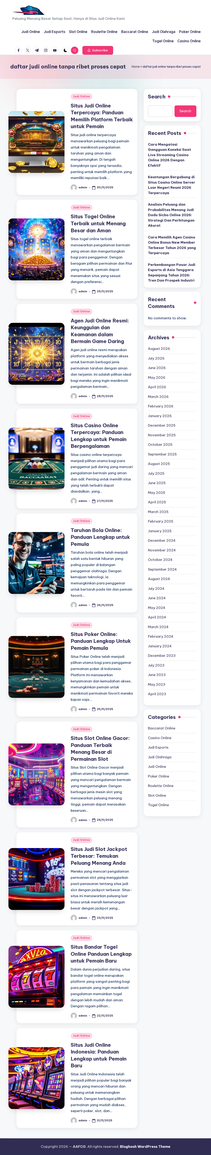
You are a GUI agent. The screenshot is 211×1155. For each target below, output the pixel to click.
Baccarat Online (161, 728)
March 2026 (158, 396)
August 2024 (159, 579)
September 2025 (162, 454)
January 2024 (160, 646)
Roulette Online (160, 785)
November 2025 (162, 435)
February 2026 (160, 406)
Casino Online (159, 738)
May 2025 (156, 492)
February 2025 (160, 521)
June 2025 (157, 483)
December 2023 (162, 655)
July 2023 (156, 665)
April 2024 (157, 617)
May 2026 (156, 377)
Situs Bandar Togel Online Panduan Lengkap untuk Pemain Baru (101, 954)
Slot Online (157, 795)
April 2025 (157, 502)
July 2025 (156, 473)
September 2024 (162, 569)
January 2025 (160, 531)
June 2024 (157, 598)
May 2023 (156, 684)
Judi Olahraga (159, 757)
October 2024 (160, 559)
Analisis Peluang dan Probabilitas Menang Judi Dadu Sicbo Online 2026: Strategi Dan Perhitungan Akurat (171, 215)
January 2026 (160, 416)
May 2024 (156, 607)
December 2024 (162, 540)
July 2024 (156, 588)
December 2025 (162, 425)
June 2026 (157, 368)
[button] (97, 50)
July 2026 (156, 358)
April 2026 (157, 387)
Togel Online (158, 805)
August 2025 (159, 463)
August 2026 (159, 348)
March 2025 (158, 512)
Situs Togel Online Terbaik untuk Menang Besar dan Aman (98, 223)
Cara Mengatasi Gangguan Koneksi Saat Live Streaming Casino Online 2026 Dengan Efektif (169, 155)
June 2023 (157, 674)
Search (156, 96)
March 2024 (158, 627)
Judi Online (81, 96)
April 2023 (157, 694)
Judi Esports (158, 747)
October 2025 (160, 444)
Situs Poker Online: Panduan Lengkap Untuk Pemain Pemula (101, 641)
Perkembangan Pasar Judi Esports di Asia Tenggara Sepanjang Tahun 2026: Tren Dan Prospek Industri (171, 272)
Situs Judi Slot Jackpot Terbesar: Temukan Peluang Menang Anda (99, 856)
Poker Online (158, 776)
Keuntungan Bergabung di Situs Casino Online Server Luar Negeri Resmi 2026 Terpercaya (171, 185)
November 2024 (162, 550)
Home (136, 66)
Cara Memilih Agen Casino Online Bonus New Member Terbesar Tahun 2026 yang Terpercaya (172, 245)
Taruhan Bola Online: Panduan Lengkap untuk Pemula (100, 537)
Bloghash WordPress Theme (145, 1146)
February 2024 (160, 636)
